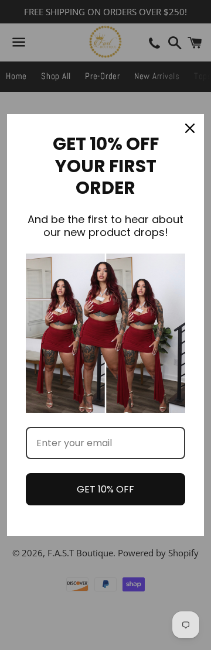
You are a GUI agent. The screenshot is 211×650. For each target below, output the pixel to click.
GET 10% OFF (105, 489)
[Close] (190, 128)
